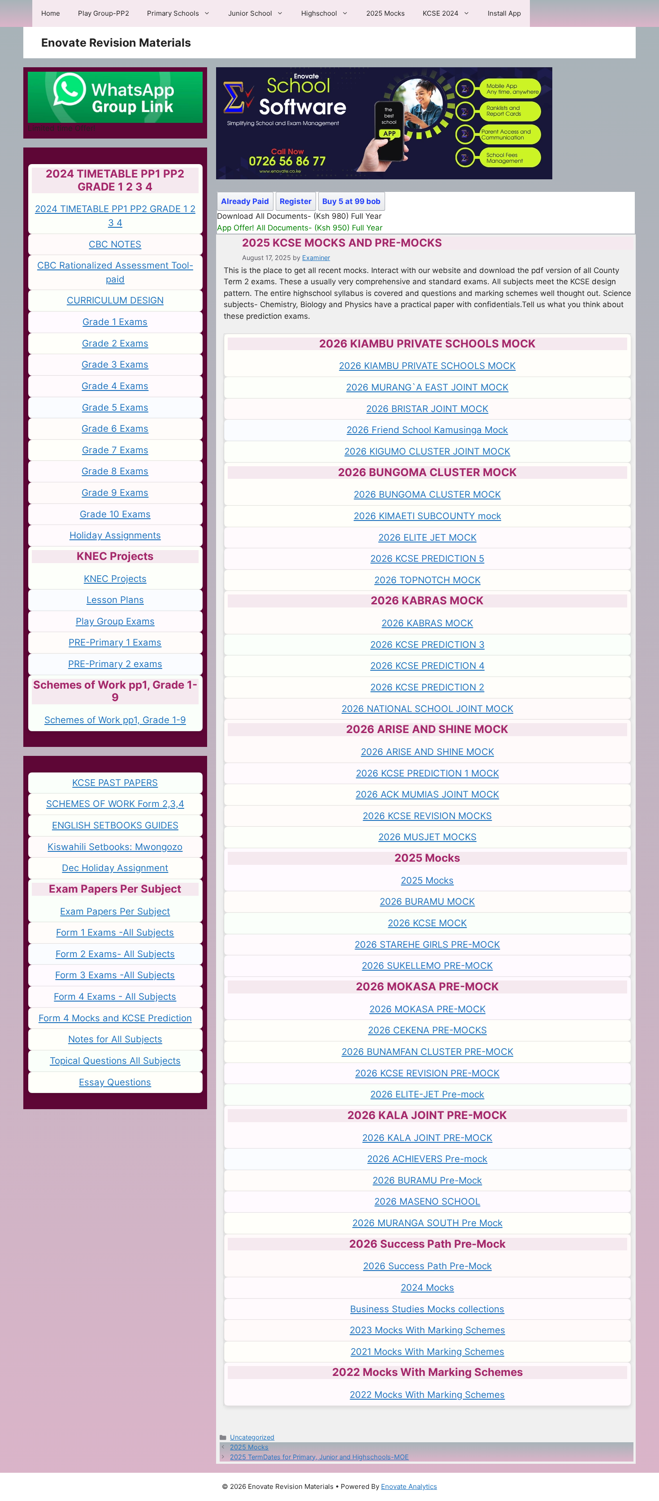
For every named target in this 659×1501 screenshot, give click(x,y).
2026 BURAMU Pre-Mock (427, 1180)
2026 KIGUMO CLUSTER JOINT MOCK (427, 451)
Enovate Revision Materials (116, 42)
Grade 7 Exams (115, 450)
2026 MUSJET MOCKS (427, 836)
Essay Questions (115, 1082)
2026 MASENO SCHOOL (427, 1201)
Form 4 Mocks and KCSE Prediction (115, 1018)
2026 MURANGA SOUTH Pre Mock (427, 1222)
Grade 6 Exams (115, 428)
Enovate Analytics (409, 1486)
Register (296, 201)
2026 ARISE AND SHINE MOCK (427, 751)
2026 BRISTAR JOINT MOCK (427, 408)
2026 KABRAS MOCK (427, 623)
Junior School (250, 13)
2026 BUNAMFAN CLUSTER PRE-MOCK (427, 1051)
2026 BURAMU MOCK (427, 901)
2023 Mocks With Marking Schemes (427, 1330)
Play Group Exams (115, 621)
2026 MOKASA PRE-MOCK (427, 1009)
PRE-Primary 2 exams (115, 663)
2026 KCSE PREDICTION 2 (427, 687)
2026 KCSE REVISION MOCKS (427, 815)
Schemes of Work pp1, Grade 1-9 (115, 719)
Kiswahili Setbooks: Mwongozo (115, 846)
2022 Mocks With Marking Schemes (427, 1394)
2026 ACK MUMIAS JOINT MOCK (427, 794)
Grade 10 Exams (115, 514)
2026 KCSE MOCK (427, 922)
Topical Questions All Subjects (115, 1060)
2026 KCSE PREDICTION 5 (427, 558)
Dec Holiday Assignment (115, 867)
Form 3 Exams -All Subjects (115, 974)
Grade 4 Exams (115, 385)
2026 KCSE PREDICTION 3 (427, 644)
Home (50, 13)
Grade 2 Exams (115, 343)
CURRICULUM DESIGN (115, 300)
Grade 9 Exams (115, 492)
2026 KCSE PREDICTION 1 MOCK (427, 773)
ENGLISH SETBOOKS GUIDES (115, 825)
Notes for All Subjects (115, 1039)
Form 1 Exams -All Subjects (115, 932)
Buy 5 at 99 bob (351, 201)
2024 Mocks (427, 1287)
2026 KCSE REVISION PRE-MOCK (427, 1073)
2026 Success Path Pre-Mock (427, 1265)
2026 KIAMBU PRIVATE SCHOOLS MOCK (427, 365)
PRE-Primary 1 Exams (115, 642)
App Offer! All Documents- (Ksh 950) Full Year (299, 227)
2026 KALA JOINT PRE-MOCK (427, 1137)
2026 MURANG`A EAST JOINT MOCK (427, 387)
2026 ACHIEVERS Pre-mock (427, 1158)
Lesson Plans (115, 599)
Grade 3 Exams (115, 364)
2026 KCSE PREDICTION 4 (427, 665)
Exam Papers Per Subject (115, 911)
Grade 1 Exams (114, 321)
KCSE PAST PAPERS (115, 782)
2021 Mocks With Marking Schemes (427, 1351)
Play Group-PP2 (103, 13)
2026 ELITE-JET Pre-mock (427, 1094)
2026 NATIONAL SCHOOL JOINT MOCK (427, 708)
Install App (504, 13)
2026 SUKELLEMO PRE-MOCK (427, 965)
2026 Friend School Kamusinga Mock (427, 429)
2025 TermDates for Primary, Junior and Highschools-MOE (319, 1457)
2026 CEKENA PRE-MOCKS (427, 1030)
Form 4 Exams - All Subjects (115, 996)
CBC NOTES (115, 244)
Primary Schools (173, 13)
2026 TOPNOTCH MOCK (427, 580)
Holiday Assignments (115, 535)
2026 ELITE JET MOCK (427, 537)
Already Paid (245, 201)
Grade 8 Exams (115, 471)
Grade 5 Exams (115, 407)
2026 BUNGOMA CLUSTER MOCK (427, 494)
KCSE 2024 (441, 13)
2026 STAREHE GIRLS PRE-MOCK (427, 944)
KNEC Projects (115, 578)
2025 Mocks (385, 13)
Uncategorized (252, 1437)
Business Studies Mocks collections (427, 1308)
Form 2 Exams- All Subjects (115, 953)
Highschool (319, 13)
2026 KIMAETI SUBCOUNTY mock (427, 515)
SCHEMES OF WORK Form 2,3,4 (115, 803)
